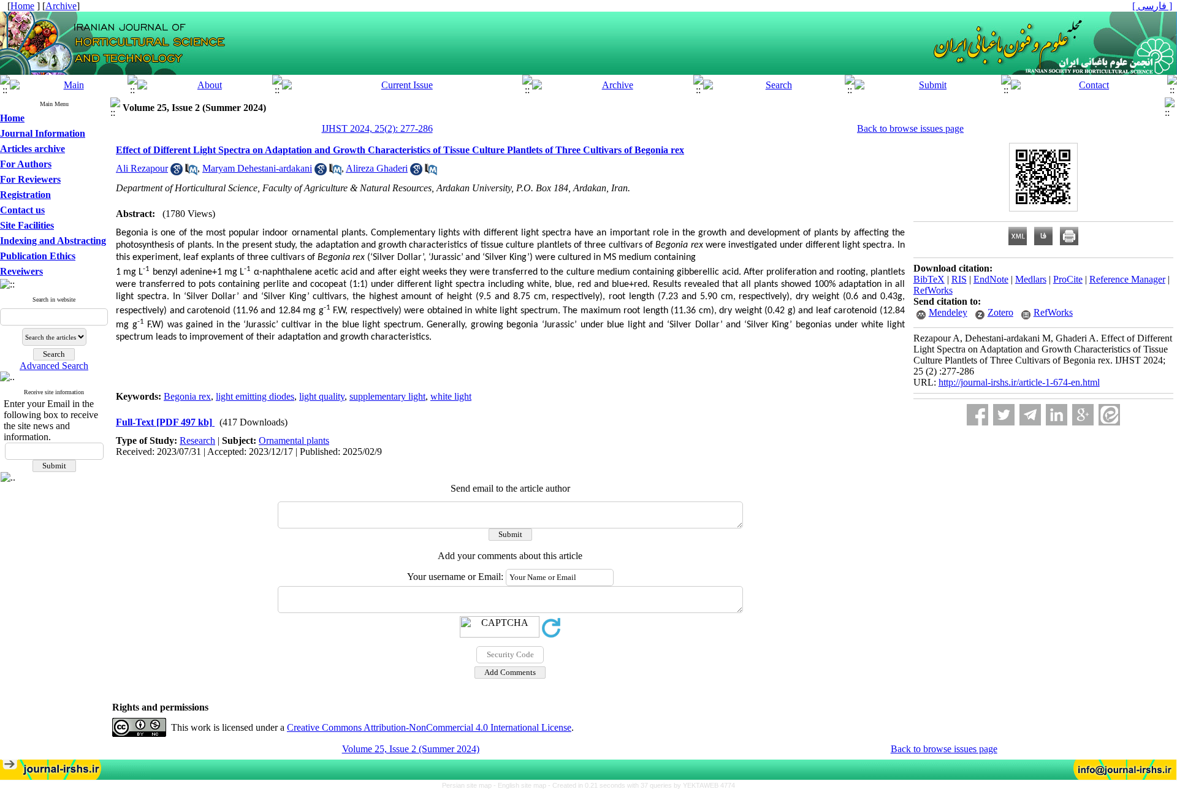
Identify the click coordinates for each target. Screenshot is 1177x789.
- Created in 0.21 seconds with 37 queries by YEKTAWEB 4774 (641, 785)
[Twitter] (1004, 414)
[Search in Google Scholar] (176, 172)
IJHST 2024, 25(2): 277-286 (377, 128)
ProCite (1068, 279)
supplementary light (387, 396)
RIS (959, 279)
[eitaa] (1109, 414)
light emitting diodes (255, 396)
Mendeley (948, 312)
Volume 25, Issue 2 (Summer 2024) (410, 749)
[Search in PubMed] (191, 172)
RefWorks (933, 290)
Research (197, 440)
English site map (523, 785)
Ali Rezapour (142, 168)
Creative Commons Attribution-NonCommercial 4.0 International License (429, 727)
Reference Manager (1127, 279)
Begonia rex (187, 396)
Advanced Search (54, 365)
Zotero (1000, 312)
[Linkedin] (1056, 414)
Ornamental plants (294, 440)
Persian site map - (470, 785)
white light (450, 396)
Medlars (1030, 279)
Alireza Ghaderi (377, 168)
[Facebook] (977, 414)
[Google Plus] (1083, 414)
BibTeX (929, 279)
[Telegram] (1030, 414)
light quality (322, 396)
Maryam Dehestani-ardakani (257, 168)
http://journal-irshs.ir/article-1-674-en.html (1019, 382)
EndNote (990, 279)
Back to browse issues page (910, 128)
